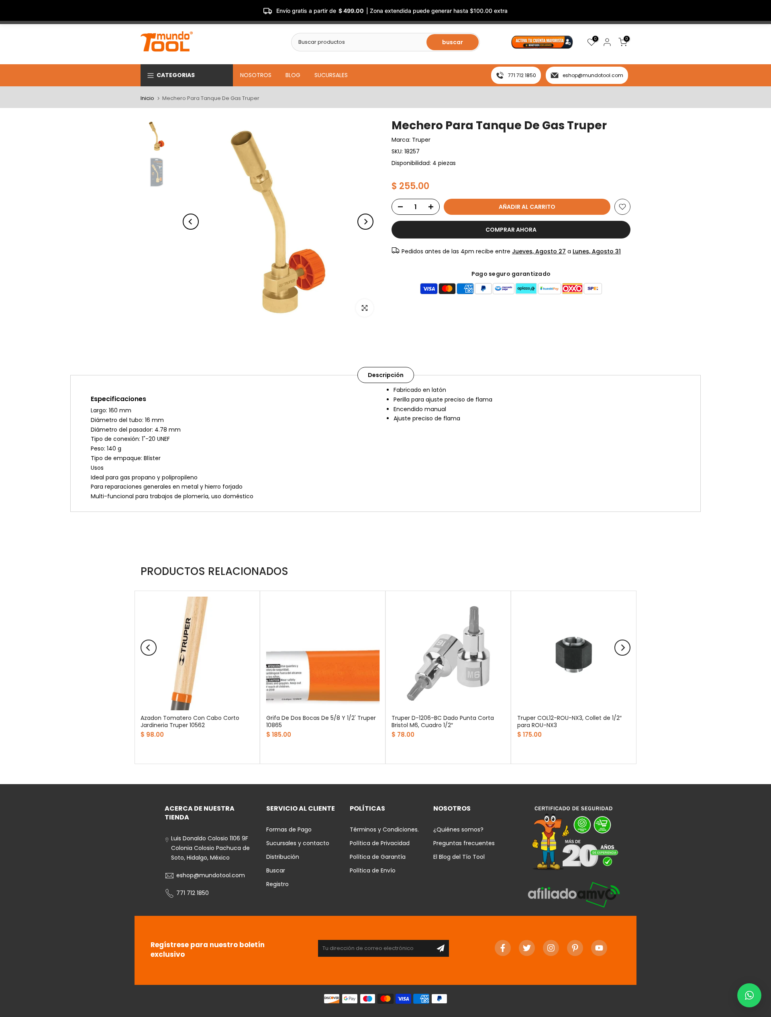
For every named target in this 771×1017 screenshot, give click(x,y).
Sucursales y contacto (297, 843)
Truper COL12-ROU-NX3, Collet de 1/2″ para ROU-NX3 (569, 721)
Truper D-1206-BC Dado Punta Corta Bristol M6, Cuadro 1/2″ (443, 721)
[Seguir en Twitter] (527, 948)
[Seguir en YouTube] (599, 948)
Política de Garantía (378, 857)
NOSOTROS (255, 75)
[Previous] (191, 222)
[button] (749, 995)
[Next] (365, 222)
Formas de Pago (289, 829)
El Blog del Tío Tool (459, 857)
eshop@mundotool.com (593, 75)
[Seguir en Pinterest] (575, 948)
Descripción (386, 375)
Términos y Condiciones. (384, 829)
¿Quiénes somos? (458, 829)
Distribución (282, 857)
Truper (421, 140)
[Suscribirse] (440, 948)
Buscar (275, 870)
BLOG (293, 75)
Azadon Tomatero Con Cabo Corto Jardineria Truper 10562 (190, 721)
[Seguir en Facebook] (503, 948)
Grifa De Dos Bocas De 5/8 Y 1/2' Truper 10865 (321, 721)
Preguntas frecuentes (464, 843)
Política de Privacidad (380, 843)
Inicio (147, 98)
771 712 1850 (522, 75)
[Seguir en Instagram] (551, 948)
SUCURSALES (331, 75)
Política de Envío (373, 870)
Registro (277, 884)
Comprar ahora (510, 230)
